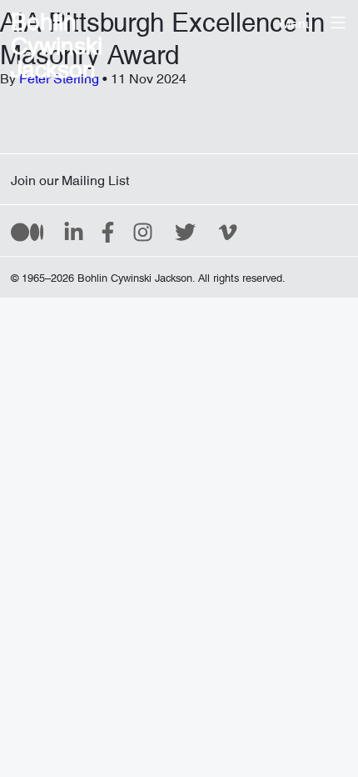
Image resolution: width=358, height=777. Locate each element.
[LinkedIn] (73, 231)
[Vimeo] (227, 231)
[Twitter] (185, 231)
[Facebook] (107, 231)
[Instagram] (142, 231)
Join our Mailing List (70, 176)
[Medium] (27, 231)
